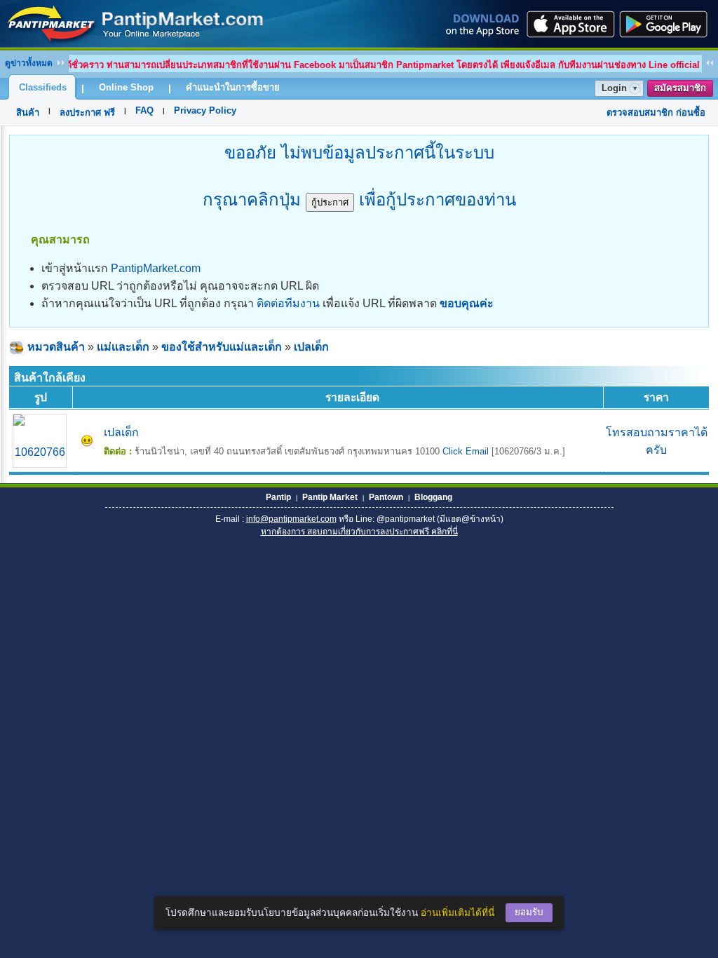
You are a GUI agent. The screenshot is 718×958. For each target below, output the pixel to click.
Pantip (278, 497)
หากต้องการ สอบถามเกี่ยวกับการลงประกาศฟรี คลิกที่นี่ (359, 532)
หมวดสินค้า (56, 347)
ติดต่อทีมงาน (288, 303)
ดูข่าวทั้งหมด (29, 63)
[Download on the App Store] (569, 24)
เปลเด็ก (311, 347)
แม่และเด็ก (123, 347)
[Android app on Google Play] (667, 24)
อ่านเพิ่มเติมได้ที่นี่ (457, 913)
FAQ (144, 110)
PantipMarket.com (156, 268)
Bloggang (433, 497)
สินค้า (27, 112)
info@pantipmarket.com (291, 519)
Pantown (386, 497)
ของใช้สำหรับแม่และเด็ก (221, 347)
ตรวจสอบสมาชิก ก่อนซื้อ (656, 112)
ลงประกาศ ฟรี (87, 112)
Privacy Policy (205, 110)
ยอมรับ (529, 912)
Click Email (465, 451)
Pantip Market (330, 497)
